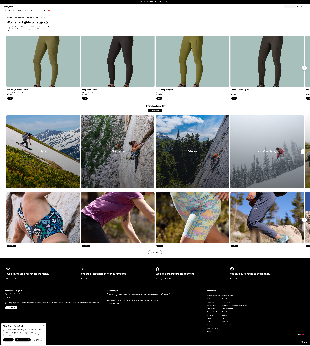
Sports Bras (43, 217)
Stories (11, 2)
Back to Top (154, 252)
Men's (14, 10)
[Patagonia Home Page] (9, 7)
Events (209, 318)
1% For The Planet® (212, 312)
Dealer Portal (225, 299)
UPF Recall (225, 321)
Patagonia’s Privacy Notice (11, 303)
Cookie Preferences (113, 303)
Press (223, 318)
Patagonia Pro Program (228, 295)
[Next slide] (303, 151)
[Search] (290, 6)
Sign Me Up (11, 308)
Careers (224, 315)
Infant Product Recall (227, 325)
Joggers (267, 217)
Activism (6, 2)
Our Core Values (211, 299)
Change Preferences (38, 340)
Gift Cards (210, 321)
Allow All (8, 340)
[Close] (44, 326)
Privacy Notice (226, 302)
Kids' (26, 10)
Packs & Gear (35, 10)
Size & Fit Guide (137, 295)
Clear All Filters (155, 110)
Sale (49, 10)
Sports (43, 10)
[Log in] (301, 6)
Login (166, 295)
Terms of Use (225, 312)
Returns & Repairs (153, 295)
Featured (7, 10)
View (43, 61)
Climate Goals (211, 308)
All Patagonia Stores (212, 328)
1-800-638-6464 (155, 300)
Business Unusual (211, 305)
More (15, 2)
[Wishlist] (298, 6)
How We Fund (210, 315)
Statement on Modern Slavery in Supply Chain (234, 305)
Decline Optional (23, 340)
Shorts (192, 217)
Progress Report (211, 302)
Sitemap (209, 331)
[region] (23, 334)
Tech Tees (118, 217)
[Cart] (304, 6)
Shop (43, 151)
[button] (304, 67)
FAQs (111, 295)
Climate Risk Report (227, 308)
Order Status (123, 295)
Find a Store (303, 2)
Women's (20, 10)
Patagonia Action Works (213, 295)
